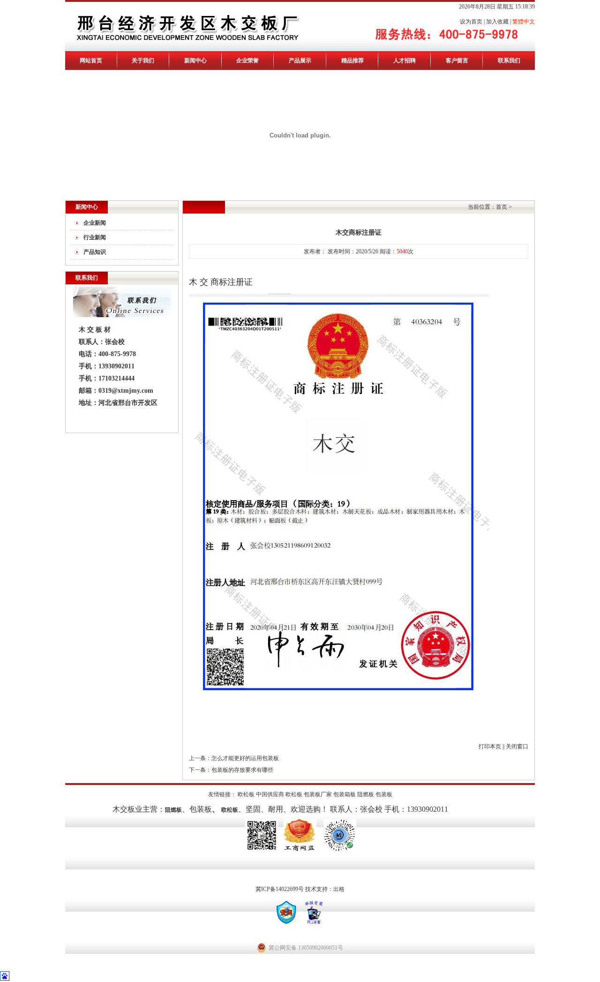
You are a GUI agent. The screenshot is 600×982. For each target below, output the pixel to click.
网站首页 (91, 60)
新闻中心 (195, 60)
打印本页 (490, 746)
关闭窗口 (517, 746)
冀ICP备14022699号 (279, 889)
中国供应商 (270, 794)
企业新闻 (94, 223)
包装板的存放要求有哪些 (242, 770)
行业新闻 (94, 237)
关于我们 (143, 60)
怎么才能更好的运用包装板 (245, 758)
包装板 (383, 794)
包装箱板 (344, 794)
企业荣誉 (247, 60)
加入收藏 (497, 21)
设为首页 (471, 21)
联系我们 (509, 60)
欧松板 (246, 794)
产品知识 (94, 252)
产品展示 (300, 60)
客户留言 (457, 60)
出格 (339, 889)
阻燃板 (365, 794)
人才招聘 (404, 60)
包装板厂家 (318, 794)
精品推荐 (352, 60)
